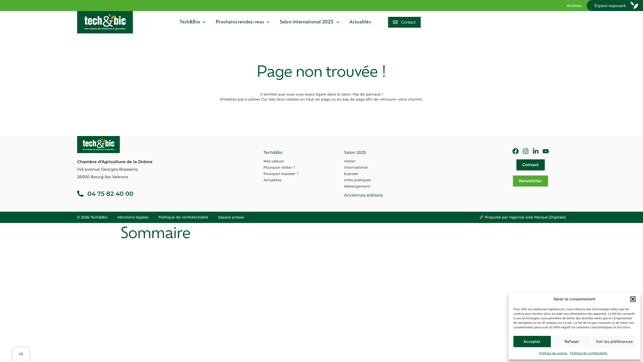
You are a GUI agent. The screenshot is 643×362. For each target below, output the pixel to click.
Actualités (360, 22)
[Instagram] (525, 151)
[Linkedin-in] (535, 151)
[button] (632, 299)
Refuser (572, 341)
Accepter (532, 341)
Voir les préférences (614, 341)
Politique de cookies (553, 353)
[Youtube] (546, 151)
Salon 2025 (355, 152)
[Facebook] (515, 151)
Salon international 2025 (307, 22)
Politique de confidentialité (588, 353)
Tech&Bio (190, 22)
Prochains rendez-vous (240, 22)
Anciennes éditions (363, 195)
